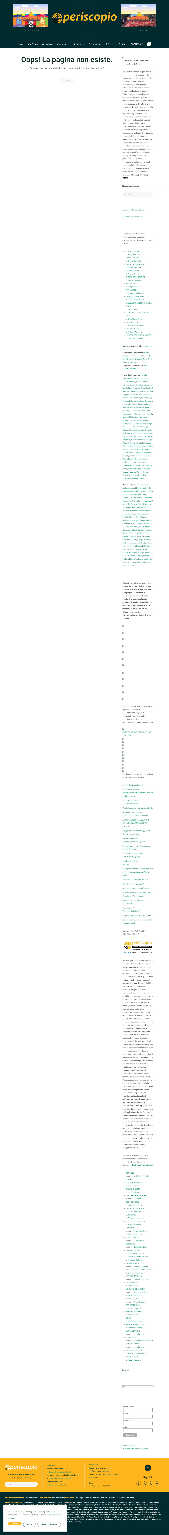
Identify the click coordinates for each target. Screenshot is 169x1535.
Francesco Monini (135, 1218)
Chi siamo (33, 44)
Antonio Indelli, (36, 1505)
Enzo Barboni (135, 494)
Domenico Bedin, (87, 1507)
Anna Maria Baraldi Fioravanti (134, 491)
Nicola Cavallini (139, 1247)
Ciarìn (124, 404)
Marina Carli (146, 398)
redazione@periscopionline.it (59, 1472)
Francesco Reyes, (85, 1510)
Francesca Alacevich (140, 378)
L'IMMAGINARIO (132, 1263)
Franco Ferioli (146, 414)
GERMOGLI (130, 1244)
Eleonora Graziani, (128, 1498)
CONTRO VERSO (132, 1202)
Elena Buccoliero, (100, 1507)
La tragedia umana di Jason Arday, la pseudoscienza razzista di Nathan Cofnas (137, 872)
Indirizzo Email (128, 1407)
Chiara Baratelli (134, 261)
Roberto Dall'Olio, (92, 1519)
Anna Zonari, (26, 1505)
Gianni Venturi (134, 267)
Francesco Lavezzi (136, 430)
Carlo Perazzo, (80, 1505)
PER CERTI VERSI (133, 1305)
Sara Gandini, (146, 1519)
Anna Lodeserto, (155, 1502)
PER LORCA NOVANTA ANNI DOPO (136, 915)
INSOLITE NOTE (132, 328)
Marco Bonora (137, 498)
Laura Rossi (141, 465)
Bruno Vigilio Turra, (82, 1498)
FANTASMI (130, 1228)
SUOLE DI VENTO (133, 1331)
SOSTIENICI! (137, 44)
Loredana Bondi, (154, 1512)
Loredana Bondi (136, 394)
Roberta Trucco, (79, 1519)
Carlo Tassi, (90, 1505)
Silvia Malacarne (129, 523)
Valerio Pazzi (127, 452)
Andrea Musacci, (123, 1502)
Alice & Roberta (128, 381)
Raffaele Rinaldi (128, 465)
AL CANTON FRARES (134, 1182)
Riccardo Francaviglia (137, 1353)
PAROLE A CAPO (132, 1298)
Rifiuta (29, 1524)
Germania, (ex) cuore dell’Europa (136, 888)
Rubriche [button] (77, 44)
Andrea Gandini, (96, 1502)
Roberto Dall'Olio (135, 1308)
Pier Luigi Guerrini (135, 427)
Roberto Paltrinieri (141, 449)
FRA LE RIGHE (131, 290)
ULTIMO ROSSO (132, 1344)
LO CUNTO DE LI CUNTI (135, 1289)
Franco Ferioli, (98, 1510)
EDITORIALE (131, 1215)
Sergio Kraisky (139, 1231)
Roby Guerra (133, 254)
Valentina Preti (139, 543)
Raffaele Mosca (143, 533)
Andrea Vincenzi (143, 562)
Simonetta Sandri (135, 1327)
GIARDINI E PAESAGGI (135, 296)
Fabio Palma (127, 449)
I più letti (109, 44)
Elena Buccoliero (135, 1205)
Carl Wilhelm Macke (135, 433)
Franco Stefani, (109, 1510)
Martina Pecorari (129, 539)
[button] (149, 44)
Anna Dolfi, (145, 1502)
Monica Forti (146, 510)
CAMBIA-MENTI (132, 258)
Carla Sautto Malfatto (138, 436)
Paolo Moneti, (94, 1517)
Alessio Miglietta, (70, 1502)
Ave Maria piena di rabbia (132, 785)
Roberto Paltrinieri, (106, 1519)
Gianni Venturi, (139, 1510)
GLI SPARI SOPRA (133, 1250)
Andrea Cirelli (133, 274)
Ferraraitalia (94, 44)
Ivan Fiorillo (135, 510)
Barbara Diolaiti (137, 504)
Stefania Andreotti (142, 488)
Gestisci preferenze (49, 1524)
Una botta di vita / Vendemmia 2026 (137, 808)
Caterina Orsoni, (101, 1505)
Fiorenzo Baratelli (129, 385)
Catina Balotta (142, 381)
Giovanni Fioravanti (136, 338)
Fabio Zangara (128, 565)
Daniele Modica (144, 530)
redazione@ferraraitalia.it (133, 210)
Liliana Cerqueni (145, 401)
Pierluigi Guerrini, (137, 1517)
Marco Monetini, (102, 1514)
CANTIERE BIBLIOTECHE (136, 1195)
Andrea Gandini (139, 423)
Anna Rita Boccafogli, (13, 1505)
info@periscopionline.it (56, 1485)
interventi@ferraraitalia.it (133, 216)
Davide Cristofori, (74, 1507)
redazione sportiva (143, 1340)
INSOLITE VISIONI (133, 322)
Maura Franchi (134, 280)
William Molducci (135, 325)
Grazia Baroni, (84, 1512)
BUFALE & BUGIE (133, 1189)
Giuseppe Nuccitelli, (70, 1512)
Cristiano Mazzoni (138, 439)
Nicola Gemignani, (69, 1517)
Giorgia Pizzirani (143, 539)
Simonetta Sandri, (114, 1498)
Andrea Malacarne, (109, 1502)
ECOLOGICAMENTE (134, 270)
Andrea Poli (127, 543)
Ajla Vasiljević (146, 559)
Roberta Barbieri (145, 385)
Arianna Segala (136, 556)
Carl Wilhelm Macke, (50, 1505)
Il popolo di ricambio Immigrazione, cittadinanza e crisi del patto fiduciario (137, 792)
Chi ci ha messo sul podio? (133, 884)
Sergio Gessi (133, 287)
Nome (125, 1413)
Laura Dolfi (145, 410)
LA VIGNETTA (131, 1282)
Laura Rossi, (117, 1512)
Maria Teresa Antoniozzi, (142, 1514)
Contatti (122, 44)
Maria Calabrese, (115, 1514)
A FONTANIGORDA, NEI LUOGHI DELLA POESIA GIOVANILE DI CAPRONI (135, 823)
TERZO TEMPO (132, 1337)
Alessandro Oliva (129, 536)
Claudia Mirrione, (150, 1505)
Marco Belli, (91, 1514)
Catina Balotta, (113, 1505)
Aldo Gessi (136, 507)
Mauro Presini (128, 459)
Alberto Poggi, (43, 1502)
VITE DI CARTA (132, 1356)
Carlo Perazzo (139, 452)
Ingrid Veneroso (129, 562)
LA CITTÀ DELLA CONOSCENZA (138, 335)
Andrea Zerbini (138, 478)
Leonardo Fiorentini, (129, 1512)
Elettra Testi (133, 309)
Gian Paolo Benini (137, 391)
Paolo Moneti (135, 443)
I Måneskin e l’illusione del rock (135, 879)
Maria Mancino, (127, 1514)
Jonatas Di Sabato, (96, 1512)
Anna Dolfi (135, 410)
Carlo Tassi (147, 359)
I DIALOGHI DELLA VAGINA (137, 1257)
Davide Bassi (140, 388)
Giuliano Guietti (128, 520)
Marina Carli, (157, 1514)
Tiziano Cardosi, (75, 1522)
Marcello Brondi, (80, 1514)
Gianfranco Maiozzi (144, 520)
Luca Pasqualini (143, 536)
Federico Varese (135, 472)
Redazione (126, 462)
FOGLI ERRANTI (132, 1237)
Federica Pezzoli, (153, 1507)
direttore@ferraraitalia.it (142, 1165)
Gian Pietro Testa (135, 319)
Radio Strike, (149, 1517)
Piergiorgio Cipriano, (107, 1517)
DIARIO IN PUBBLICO (135, 264)
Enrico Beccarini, (127, 1507)
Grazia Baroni (128, 388)
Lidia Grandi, (142, 1512)
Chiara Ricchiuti (136, 546)
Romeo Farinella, (120, 1519)
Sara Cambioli (134, 398)
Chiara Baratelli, (125, 1505)
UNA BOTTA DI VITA (134, 1350)
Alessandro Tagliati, (56, 1502)
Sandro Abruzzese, (133, 1519)
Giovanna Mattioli (135, 299)
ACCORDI (130, 1173)
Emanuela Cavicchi (130, 401)
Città (125, 1427)
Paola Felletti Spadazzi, (98, 1498)
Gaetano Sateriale (136, 552)
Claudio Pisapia (141, 459)
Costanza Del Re (137, 407)
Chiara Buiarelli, (137, 1505)
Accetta (15, 1523)
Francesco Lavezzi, (72, 1510)
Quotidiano (47, 44)
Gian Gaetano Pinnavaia (139, 456)
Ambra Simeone (135, 359)
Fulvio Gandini (128, 514)
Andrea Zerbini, (134, 1502)
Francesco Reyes (139, 462)
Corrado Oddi (146, 446)
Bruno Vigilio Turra (130, 362)
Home (21, 44)
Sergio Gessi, (156, 1519)
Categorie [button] (61, 44)
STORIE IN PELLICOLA (135, 1324)
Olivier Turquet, (82, 1517)
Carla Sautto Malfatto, (66, 1505)
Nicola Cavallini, (135, 356)
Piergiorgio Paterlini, (122, 1517)
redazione (140, 1334)
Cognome (126, 1420)
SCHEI (128, 1318)
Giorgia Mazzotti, (152, 1510)
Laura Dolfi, (108, 1512)
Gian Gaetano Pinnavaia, (124, 1510)
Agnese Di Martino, (30, 1502)
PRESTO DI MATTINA (134, 1311)
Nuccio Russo (135, 549)
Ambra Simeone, (83, 1502)
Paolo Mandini (145, 527)
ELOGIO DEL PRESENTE (135, 277)
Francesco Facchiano (131, 414)
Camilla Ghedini (128, 517)
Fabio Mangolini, (140, 1507)
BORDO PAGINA (132, 251)
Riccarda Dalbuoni (135, 293)
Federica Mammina (130, 527)
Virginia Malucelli (144, 523)
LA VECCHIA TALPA (134, 1276)
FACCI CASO (131, 283)
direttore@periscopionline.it (60, 1478)
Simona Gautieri (141, 514)
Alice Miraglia (134, 446)
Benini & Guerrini (140, 1302)
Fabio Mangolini (139, 1292)
